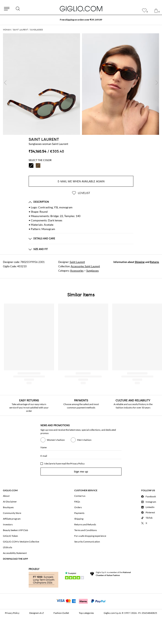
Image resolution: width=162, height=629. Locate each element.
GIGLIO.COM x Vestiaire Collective (21, 541)
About (6, 495)
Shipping (140, 262)
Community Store (12, 513)
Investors (8, 524)
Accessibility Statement (15, 553)
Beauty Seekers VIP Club (15, 530)
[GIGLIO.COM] (81, 9)
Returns (154, 262)
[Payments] (81, 600)
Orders (78, 507)
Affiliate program (12, 518)
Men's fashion (84, 439)
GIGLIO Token (10, 535)
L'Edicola (7, 547)
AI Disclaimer (10, 501)
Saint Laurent (77, 262)
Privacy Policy (77, 463)
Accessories (77, 270)
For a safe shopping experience (90, 535)
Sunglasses (92, 270)
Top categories (86, 612)
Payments (79, 513)
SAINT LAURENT (44, 139)
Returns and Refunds (85, 524)
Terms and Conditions (85, 530)
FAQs (77, 501)
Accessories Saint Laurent (85, 266)
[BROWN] (38, 165)
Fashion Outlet (61, 612)
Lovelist (83, 193)
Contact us (79, 495)
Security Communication (87, 541)
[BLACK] (31, 165)
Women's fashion (56, 439)
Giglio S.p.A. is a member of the (113, 573)
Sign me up (81, 471)
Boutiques (8, 507)
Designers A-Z (36, 612)
